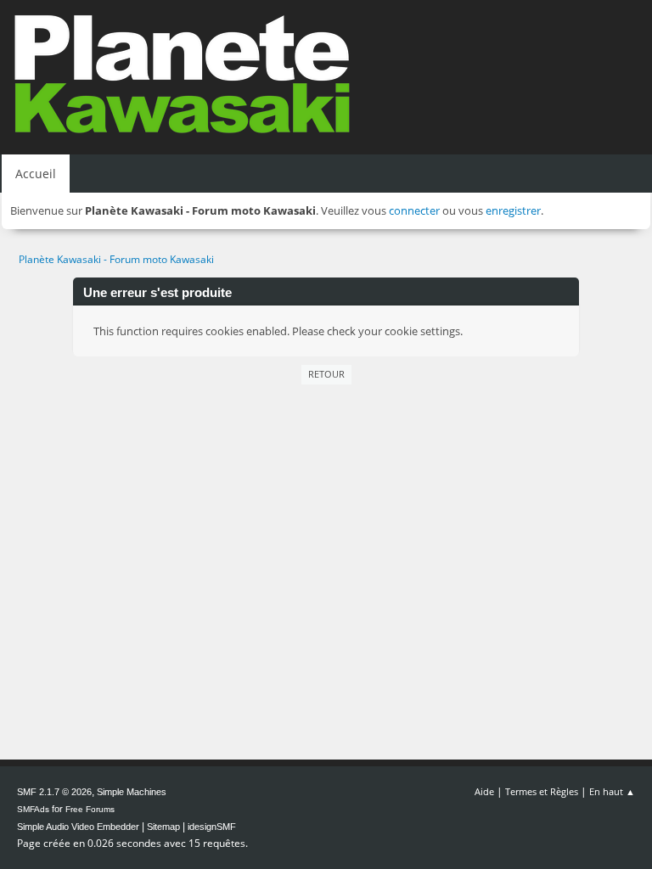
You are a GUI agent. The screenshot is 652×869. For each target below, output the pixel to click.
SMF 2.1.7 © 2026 (54, 792)
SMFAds (33, 809)
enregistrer (513, 210)
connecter (414, 210)
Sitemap (163, 826)
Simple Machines (131, 792)
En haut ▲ (612, 791)
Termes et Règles (541, 791)
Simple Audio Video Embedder (78, 826)
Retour (326, 373)
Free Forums (90, 809)
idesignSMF (212, 826)
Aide (484, 791)
